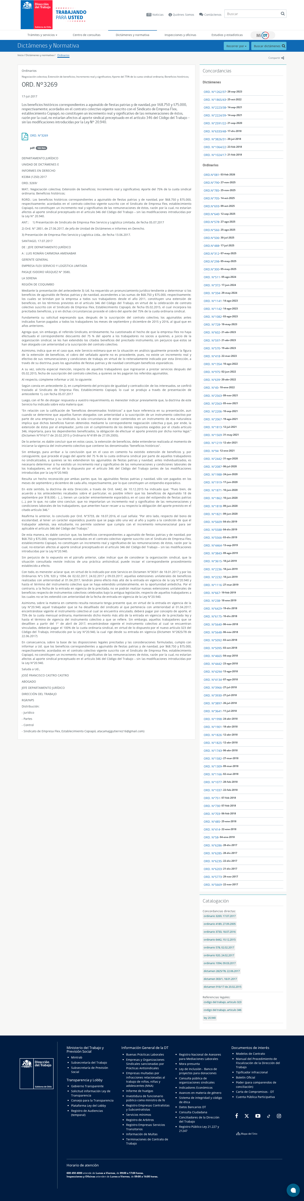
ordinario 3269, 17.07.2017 (220, 916)
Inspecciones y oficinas (180, 35)
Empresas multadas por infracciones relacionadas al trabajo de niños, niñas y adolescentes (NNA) (145, 1079)
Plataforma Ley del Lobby (88, 1106)
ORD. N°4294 (213, 672)
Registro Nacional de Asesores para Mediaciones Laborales (200, 1056)
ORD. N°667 (212, 593)
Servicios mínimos (138, 1115)
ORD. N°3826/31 (215, 139)
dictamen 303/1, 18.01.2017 (220, 979)
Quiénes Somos (183, 15)
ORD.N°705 (211, 198)
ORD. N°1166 (213, 774)
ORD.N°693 (211, 206)
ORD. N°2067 (213, 419)
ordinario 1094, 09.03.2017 (220, 963)
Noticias (158, 15)
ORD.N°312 (211, 253)
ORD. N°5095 (213, 648)
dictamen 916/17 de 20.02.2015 (222, 987)
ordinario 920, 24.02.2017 (219, 955)
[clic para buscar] (282, 14)
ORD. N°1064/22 (215, 147)
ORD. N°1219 (213, 443)
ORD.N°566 (211, 230)
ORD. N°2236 (213, 569)
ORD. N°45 (211, 388)
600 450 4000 (74, 1173)
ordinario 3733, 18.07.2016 (220, 932)
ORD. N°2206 (213, 411)
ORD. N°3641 (213, 711)
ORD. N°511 (212, 277)
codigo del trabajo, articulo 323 (222, 1002)
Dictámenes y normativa (132, 35)
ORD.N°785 (211, 190)
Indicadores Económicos (196, 1088)
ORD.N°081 (211, 175)
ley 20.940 (210, 1018)
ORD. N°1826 (213, 735)
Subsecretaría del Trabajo (89, 1062)
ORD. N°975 (212, 372)
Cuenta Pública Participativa (255, 1097)
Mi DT (262, 35)
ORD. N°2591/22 (215, 123)
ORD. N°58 (211, 837)
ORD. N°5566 (213, 537)
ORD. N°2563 (213, 396)
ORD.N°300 (211, 269)
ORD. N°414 (212, 829)
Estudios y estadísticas (227, 35)
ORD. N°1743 (213, 751)
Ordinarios (63, 55)
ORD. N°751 (212, 798)
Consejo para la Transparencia (92, 1100)
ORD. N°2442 (213, 459)
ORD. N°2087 (213, 467)
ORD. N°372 (212, 285)
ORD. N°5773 (213, 877)
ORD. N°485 (212, 821)
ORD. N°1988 (213, 474)
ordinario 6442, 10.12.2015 (220, 939)
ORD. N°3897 (213, 703)
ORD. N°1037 (213, 790)
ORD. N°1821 (213, 514)
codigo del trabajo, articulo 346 (222, 1010)
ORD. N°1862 (213, 498)
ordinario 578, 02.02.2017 (219, 947)
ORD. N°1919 (213, 482)
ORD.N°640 (211, 214)
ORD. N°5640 (213, 624)
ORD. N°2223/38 (215, 107)
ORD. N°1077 (213, 782)
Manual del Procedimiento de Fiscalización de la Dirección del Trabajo (258, 1063)
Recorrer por (235, 46)
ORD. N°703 (212, 814)
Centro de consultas (87, 35)
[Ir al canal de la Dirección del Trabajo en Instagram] (278, 1116)
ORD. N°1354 (213, 364)
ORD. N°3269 (39, 135)
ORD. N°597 (212, 340)
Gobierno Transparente (87, 1086)
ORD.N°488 (211, 246)
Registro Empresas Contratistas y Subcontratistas (148, 1107)
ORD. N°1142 (213, 309)
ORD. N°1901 (213, 727)
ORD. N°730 (212, 806)
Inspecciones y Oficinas (81, 1176)
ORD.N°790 (211, 183)
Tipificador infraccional (252, 1072)
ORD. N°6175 (213, 616)
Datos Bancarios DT (192, 1107)
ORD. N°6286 (213, 845)
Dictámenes (212, 82)
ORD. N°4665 (213, 656)
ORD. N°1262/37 (215, 92)
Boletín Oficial (245, 1077)
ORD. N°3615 (213, 561)
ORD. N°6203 (213, 869)
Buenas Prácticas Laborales (145, 1054)
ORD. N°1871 (213, 490)
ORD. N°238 (212, 601)
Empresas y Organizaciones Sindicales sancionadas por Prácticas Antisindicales (145, 1064)
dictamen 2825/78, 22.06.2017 (222, 971)
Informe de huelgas (139, 1091)
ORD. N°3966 (213, 687)
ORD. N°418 (212, 356)
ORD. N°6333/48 (215, 131)
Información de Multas (142, 1134)
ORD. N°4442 (213, 664)
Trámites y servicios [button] (42, 35)
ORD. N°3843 (213, 553)
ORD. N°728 (212, 324)
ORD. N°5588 (213, 530)
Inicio (21, 55)
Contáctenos (212, 15)
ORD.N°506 (211, 238)
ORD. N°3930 (213, 695)
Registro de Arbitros (140, 1120)
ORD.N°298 (211, 261)
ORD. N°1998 (213, 719)
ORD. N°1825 (213, 743)
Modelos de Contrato (250, 1054)
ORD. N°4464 (213, 545)
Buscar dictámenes (267, 46)
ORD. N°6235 (213, 861)
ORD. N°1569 (213, 435)
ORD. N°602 (212, 332)
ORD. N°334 (212, 293)
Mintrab (76, 1057)
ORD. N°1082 (213, 317)
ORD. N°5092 (213, 640)
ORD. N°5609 (213, 522)
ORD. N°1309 (213, 766)
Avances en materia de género (200, 1093)
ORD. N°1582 (213, 758)
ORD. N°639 (212, 380)
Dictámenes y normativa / (40, 55)
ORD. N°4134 (213, 680)
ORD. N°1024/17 (215, 155)
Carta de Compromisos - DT (255, 1092)
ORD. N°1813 (213, 427)
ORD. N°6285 (213, 853)
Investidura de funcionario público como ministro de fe (145, 1098)
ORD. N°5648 (213, 632)
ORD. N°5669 (213, 885)
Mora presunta (189, 1064)
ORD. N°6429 (213, 608)
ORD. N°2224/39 (215, 115)
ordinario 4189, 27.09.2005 (220, 924)
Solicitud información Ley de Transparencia (90, 1093)
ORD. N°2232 (213, 577)
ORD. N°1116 (213, 585)
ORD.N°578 (211, 222)
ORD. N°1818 (213, 506)
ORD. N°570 (212, 348)
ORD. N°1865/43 (215, 100)
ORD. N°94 (211, 451)
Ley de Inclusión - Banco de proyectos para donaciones (198, 1071)
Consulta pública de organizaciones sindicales (197, 1080)
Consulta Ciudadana (193, 1112)
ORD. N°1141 (213, 301)
